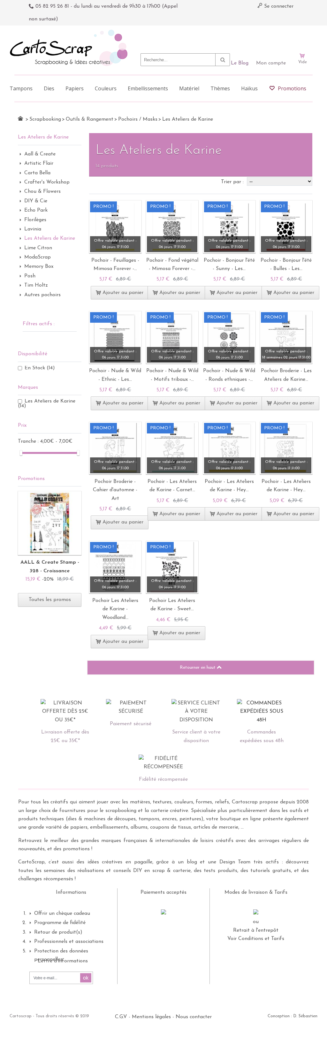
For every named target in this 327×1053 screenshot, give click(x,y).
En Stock (40, 368)
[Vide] (302, 38)
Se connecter (277, 6)
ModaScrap (37, 257)
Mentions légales (151, 1016)
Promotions (31, 478)
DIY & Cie (35, 201)
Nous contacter (194, 1016)
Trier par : (233, 181)
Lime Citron (38, 248)
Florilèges (35, 219)
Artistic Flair (38, 163)
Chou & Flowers (42, 191)
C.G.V (121, 1016)
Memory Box (38, 266)
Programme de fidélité (60, 922)
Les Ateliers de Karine (49, 238)
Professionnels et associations (68, 941)
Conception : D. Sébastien (292, 1016)
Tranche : (29, 441)
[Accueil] (20, 118)
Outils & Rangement (89, 119)
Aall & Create (40, 154)
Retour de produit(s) (58, 932)
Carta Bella (37, 173)
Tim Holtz (36, 285)
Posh (29, 276)
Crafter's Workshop (47, 182)
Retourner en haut (198, 667)
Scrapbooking (45, 119)
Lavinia (32, 229)
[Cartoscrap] (70, 32)
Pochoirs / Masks (137, 119)
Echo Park (36, 210)
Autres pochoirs (42, 294)
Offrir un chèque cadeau (62, 913)
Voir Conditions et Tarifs (255, 938)
